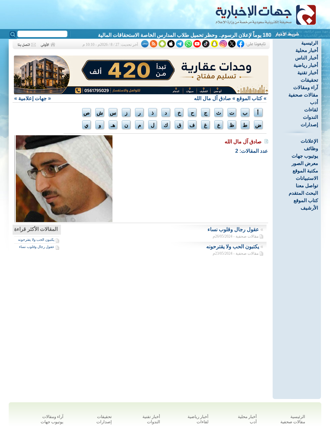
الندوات (310, 117)
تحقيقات (309, 80)
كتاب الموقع (306, 200)
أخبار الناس (306, 57)
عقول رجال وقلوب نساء (36, 247)
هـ (113, 125)
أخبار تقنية (307, 72)
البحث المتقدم (303, 193)
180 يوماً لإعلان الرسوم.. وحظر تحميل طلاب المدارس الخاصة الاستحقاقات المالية (184, 35)
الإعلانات (309, 141)
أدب (314, 102)
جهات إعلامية (32, 98)
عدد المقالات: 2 (251, 151)
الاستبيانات (307, 178)
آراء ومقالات (305, 87)
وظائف (311, 148)
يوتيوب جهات (305, 156)
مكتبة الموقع (305, 170)
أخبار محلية (307, 50)
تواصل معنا (307, 185)
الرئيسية (309, 43)
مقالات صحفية (303, 94)
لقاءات (311, 109)
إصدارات (309, 124)
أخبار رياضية (306, 65)
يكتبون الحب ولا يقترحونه (36, 239)
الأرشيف (309, 207)
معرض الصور (305, 163)
